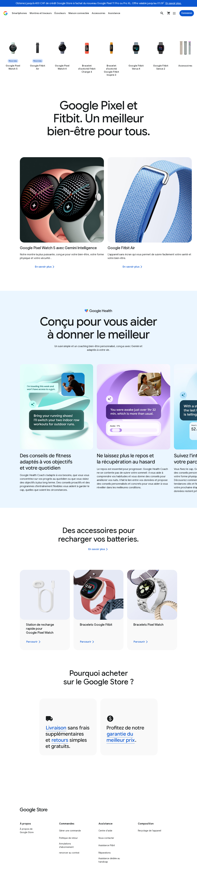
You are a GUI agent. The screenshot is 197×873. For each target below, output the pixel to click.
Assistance (114, 13)
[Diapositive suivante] (188, 199)
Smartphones (19, 13)
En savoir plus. (173, 3)
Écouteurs (60, 13)
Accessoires (98, 13)
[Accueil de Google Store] (5, 13)
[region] (98, 58)
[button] (162, 13)
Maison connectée (78, 13)
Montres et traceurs (41, 13)
